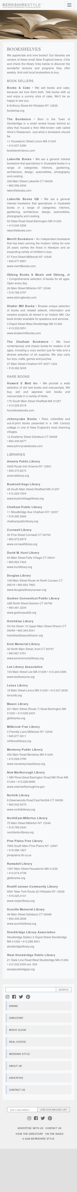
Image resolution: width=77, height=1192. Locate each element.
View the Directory (29, 1133)
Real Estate (17, 1041)
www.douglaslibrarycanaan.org (26, 590)
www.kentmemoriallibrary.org (25, 658)
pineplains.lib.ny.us (19, 855)
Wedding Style (19, 1054)
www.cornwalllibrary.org (22, 544)
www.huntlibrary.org (19, 567)
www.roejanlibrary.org (21, 901)
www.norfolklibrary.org (21, 809)
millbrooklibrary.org (19, 741)
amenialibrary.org (18, 475)
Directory (16, 1018)
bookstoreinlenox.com (21, 150)
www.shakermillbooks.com (24, 333)
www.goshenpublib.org (21, 612)
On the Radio (54, 1133)
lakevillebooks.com (19, 190)
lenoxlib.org (14, 695)
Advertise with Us (30, 1128)
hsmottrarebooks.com (20, 410)
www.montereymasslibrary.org (26, 764)
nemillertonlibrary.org (20, 832)
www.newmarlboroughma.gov (26, 787)
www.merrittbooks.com (21, 266)
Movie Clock (17, 1029)
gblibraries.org (16, 718)
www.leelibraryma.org (21, 677)
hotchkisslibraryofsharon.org (25, 635)
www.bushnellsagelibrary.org (25, 498)
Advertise (16, 1077)
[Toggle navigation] (69, 5)
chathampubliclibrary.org (22, 521)
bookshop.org (15, 110)
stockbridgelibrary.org (20, 946)
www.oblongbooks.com (22, 297)
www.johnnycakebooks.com (24, 446)
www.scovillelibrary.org (21, 923)
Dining (13, 1006)
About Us (15, 1066)
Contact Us (17, 1089)
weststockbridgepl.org (21, 969)
